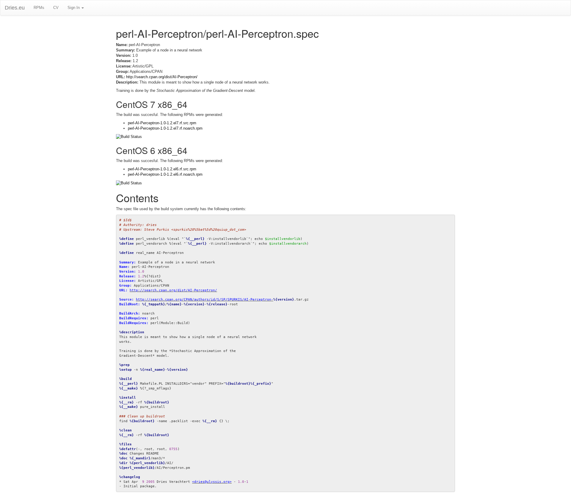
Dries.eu (15, 8)
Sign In (74, 7)
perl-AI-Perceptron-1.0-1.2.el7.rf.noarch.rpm (165, 128)
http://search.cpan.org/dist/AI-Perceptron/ (161, 77)
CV (56, 7)
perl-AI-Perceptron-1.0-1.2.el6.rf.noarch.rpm (165, 174)
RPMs (39, 7)
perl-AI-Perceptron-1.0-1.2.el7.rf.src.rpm (162, 123)
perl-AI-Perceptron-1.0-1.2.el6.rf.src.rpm (162, 169)
